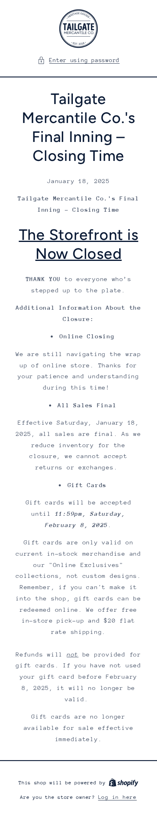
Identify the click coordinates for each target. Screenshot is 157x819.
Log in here (117, 797)
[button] (78, 60)
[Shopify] (123, 782)
